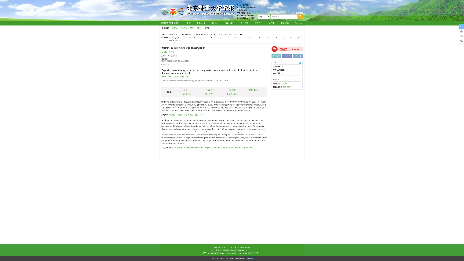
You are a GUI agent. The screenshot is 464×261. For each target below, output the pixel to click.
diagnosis (208, 148)
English (298, 23)
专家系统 (171, 115)
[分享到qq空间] (461, 31)
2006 (192, 28)
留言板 (272, 23)
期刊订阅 (244, 23)
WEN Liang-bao (181, 77)
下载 (295, 49)
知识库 (203, 115)
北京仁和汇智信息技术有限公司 (229, 259)
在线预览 (283, 49)
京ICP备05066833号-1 (251, 253)
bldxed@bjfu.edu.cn (233, 253)
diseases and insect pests (193, 148)
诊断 (186, 115)
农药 (191, 115)
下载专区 (258, 23)
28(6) (199, 28)
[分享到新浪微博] (461, 36)
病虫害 (179, 115)
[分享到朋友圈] (461, 41)
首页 (189, 23)
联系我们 (285, 23)
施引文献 (209, 94)
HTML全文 (209, 90)
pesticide (217, 148)
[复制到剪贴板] (240, 34)
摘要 (185, 90)
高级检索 (299, 13)
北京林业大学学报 (179, 28)
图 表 (231, 90)
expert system (177, 148)
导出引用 (287, 56)
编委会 (214, 23)
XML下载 (297, 56)
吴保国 (164, 52)
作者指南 (229, 23)
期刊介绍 (201, 23)
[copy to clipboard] (180, 40)
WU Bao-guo (167, 77)
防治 (197, 115)
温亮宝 (171, 52)
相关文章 (187, 94)
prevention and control (231, 148)
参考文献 (253, 90)
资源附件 (232, 94)
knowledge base (246, 148)
